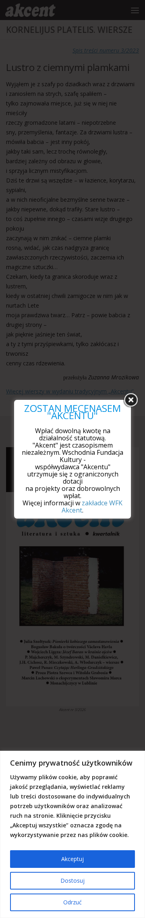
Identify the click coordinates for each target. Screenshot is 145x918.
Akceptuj (72, 859)
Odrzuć (72, 902)
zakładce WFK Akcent (92, 507)
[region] (72, 834)
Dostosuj (72, 880)
